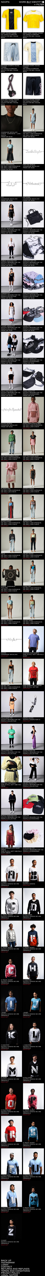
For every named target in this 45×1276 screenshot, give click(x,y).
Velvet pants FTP (29, 783)
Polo (3, 554)
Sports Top (27, 521)
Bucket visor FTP (30, 358)
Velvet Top (5, 685)
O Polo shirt (6, 1110)
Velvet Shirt (28, 620)
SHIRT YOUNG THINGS (8, 33)
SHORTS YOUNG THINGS (31, 100)
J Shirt (25, 1012)
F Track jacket (29, 947)
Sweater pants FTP (30, 293)
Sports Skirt (6, 521)
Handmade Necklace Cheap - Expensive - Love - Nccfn (11, 133)
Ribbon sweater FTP (9, 261)
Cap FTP (26, 816)
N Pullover (27, 1077)
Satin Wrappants (7, 165)
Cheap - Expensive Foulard (8, 587)
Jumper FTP (5, 293)
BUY (29, 2)
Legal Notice (9, 1275)
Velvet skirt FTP (7, 228)
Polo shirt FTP (7, 751)
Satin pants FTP (29, 751)
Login (4, 1265)
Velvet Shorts (7, 620)
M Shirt (4, 1077)
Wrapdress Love (29, 132)
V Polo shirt (6, 1208)
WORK (22, 2)
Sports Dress (28, 489)
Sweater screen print (10, 456)
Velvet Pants (28, 554)
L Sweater (27, 1045)
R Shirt (4, 1143)
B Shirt (26, 882)
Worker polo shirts (31, 653)
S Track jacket (29, 1143)
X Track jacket (29, 1208)
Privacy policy (10, 1273)
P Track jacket (29, 1110)
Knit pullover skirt (31, 456)
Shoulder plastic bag (32, 424)
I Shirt (3, 1012)
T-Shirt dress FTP (8, 326)
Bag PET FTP (27, 228)
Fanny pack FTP (29, 391)
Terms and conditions (15, 1271)
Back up (6, 1260)
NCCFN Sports (6, 424)
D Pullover (27, 915)
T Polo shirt (6, 1175)
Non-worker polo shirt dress (10, 849)
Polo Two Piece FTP (8, 391)
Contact (6, 1267)
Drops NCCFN (28, 718)
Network (26, 197)
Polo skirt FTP (6, 718)
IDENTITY (37, 2)
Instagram (8, 1262)
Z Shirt (3, 1240)
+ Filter (39, 4)
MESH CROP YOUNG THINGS (33, 33)
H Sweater (27, 980)
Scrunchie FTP (29, 848)
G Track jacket (7, 980)
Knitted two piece (8, 783)
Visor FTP (26, 326)
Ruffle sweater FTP (9, 816)
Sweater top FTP (29, 261)
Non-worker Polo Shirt (32, 685)
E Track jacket (7, 947)
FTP (2, 197)
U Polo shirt (28, 1175)
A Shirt (4, 882)
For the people (29, 165)
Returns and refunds (15, 1269)
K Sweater (5, 1045)
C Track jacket (7, 915)
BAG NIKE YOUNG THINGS (10, 100)
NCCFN (5, 1)
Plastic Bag (5, 489)
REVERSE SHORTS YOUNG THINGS (10, 66)
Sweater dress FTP (8, 358)
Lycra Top (27, 586)
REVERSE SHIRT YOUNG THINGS (31, 66)
